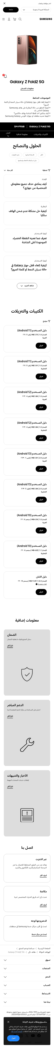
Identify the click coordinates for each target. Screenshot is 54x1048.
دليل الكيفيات (15, 155)
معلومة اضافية (22, 134)
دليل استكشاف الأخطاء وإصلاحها (27, 160)
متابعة (11, 10)
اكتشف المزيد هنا (16, 1031)
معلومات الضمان (27, 88)
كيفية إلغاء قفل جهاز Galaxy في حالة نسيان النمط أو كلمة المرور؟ (26, 103)
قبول (13, 1038)
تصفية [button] (45, 170)
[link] (5, 76)
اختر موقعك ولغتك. (44, 4)
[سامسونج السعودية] (46, 19)
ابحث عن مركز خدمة (39, 934)
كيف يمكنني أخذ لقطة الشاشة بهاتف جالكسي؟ (31, 113)
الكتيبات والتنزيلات (41, 134)
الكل (41, 155)
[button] (27, 186)
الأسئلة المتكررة (29, 155)
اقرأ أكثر (10, 645)
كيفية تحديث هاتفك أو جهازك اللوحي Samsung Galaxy (27, 116)
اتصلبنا (8, 134)
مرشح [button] (45, 321)
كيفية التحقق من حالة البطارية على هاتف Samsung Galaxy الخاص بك (29, 109)
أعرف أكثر (43, 875)
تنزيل (41, 345)
